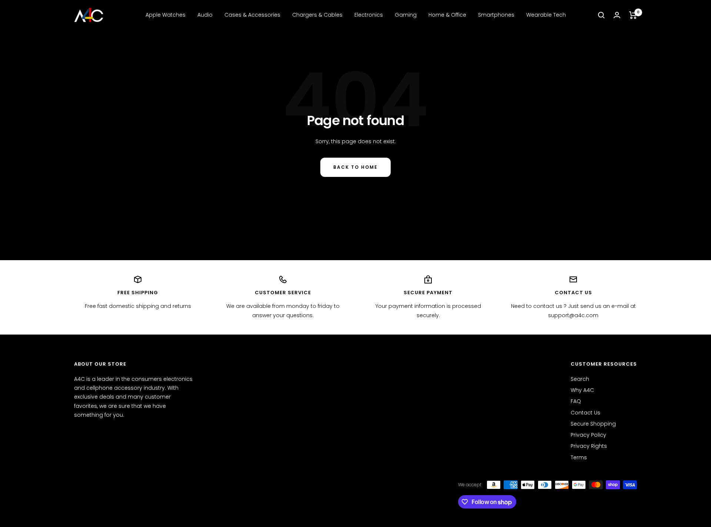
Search (580, 379)
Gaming (406, 15)
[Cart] (633, 15)
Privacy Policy (588, 435)
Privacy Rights (589, 446)
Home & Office (447, 15)
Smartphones (496, 15)
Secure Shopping (593, 423)
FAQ (576, 401)
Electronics (368, 15)
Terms (579, 457)
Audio (205, 15)
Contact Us (585, 412)
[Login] (617, 15)
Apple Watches (166, 15)
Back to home (355, 167)
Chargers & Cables (317, 15)
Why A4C (582, 390)
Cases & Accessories (252, 15)
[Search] (601, 15)
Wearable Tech (546, 15)
